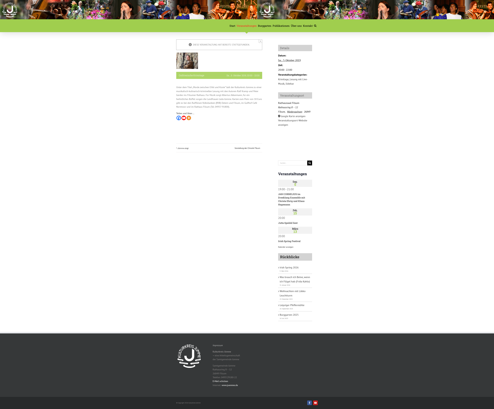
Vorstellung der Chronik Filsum (247, 148)
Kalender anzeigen (285, 247)
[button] (315, 25)
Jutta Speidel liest (288, 222)
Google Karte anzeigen (292, 116)
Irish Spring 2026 (289, 267)
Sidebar (290, 83)
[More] (189, 118)
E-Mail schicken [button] (220, 381)
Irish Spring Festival (289, 241)
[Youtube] (184, 118)
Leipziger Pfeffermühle (292, 305)
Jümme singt (183, 148)
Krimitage (283, 79)
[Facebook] (179, 118)
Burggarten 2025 (289, 314)
